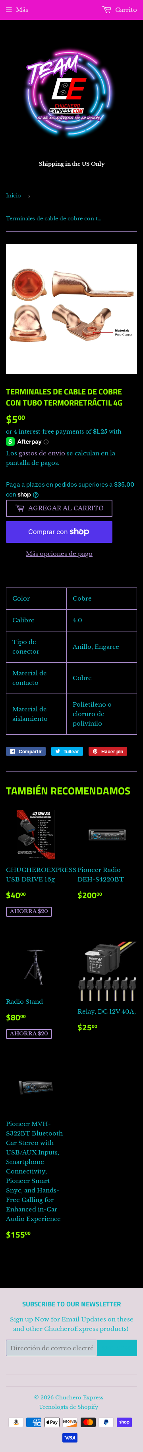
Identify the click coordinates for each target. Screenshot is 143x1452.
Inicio (13, 195)
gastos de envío (42, 453)
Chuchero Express (79, 1397)
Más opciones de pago (59, 553)
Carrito (125, 9)
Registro (117, 1348)
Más (22, 9)
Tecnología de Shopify (68, 1407)
